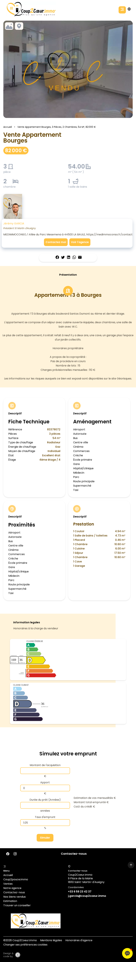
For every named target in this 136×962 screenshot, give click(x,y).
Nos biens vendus (14, 897)
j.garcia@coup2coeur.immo (87, 896)
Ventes (8, 884)
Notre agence (12, 888)
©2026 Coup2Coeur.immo (20, 940)
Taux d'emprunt (45, 817)
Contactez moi (56, 242)
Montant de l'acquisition (45, 765)
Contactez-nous (14, 892)
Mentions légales (51, 940)
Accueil (7, 127)
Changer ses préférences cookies (25, 945)
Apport (45, 782)
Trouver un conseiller (17, 905)
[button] (127, 953)
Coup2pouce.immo (15, 879)
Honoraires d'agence (78, 940)
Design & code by (8, 955)
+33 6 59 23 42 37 (79, 891)
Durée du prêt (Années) (45, 800)
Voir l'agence (80, 242)
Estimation (10, 901)
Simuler (45, 838)
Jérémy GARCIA (13, 223)
